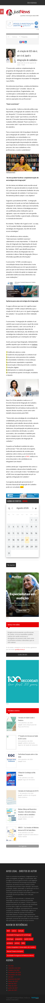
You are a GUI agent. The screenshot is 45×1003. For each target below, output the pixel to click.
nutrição (20, 931)
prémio (17, 943)
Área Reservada (32, 3)
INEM (23, 943)
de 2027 (10, 977)
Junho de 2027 (13, 988)
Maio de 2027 (12, 986)
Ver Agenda (22, 846)
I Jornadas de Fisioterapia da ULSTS (28, 791)
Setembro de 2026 (14, 968)
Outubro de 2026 (13, 970)
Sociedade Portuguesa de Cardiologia (19, 935)
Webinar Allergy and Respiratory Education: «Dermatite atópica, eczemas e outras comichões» (27, 812)
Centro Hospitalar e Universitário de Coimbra (21, 947)
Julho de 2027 (12, 990)
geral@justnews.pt (20, 649)
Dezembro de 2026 (14, 975)
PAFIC (27, 456)
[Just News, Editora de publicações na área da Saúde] (22, 14)
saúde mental (28, 939)
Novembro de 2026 (14, 972)
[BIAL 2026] (22, 24)
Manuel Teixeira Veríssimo (15, 951)
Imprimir (12, 565)
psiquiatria (18, 939)
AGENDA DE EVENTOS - (17, 501)
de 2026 (10, 966)
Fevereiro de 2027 (14, 979)
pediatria (10, 943)
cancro (14, 931)
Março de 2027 (13, 981)
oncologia (10, 939)
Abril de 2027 (12, 983)
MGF (8, 931)
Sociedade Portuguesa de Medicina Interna (20, 955)
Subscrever (22, 655)
